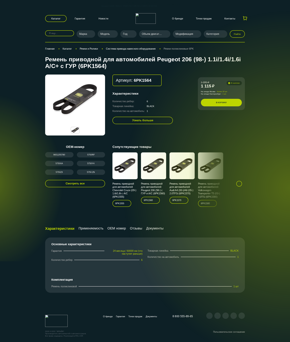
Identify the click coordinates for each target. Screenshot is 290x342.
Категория (212, 33)
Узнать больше (142, 120)
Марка (83, 33)
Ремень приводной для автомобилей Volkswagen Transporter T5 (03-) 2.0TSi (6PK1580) (209, 190)
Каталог (55, 18)
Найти (237, 34)
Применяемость (91, 228)
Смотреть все (75, 183)
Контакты (229, 18)
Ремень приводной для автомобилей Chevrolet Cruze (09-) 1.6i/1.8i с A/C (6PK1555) (124, 190)
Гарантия (80, 18)
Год (125, 33)
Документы (154, 228)
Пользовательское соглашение (229, 332)
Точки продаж (204, 18)
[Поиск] (69, 33)
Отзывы (136, 228)
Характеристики (60, 228)
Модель (105, 33)
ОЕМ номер (116, 228)
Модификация (184, 33)
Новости (103, 18)
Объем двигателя (152, 33)
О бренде (177, 18)
